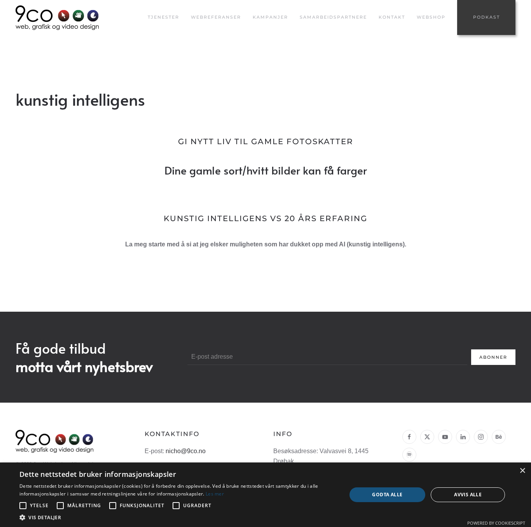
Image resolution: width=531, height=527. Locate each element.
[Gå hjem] (58, 17)
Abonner (493, 357)
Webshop (431, 17)
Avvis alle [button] (468, 494)
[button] (178, 517)
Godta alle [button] (387, 494)
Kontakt (392, 17)
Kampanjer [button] (270, 17)
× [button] (522, 471)
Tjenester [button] (163, 17)
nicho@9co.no (186, 451)
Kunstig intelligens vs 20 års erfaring (265, 218)
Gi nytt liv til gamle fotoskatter (265, 141)
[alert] (265, 494)
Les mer (215, 493)
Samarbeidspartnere (333, 17)
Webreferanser (216, 17)
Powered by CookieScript (496, 523)
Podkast (486, 17)
